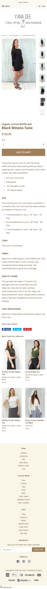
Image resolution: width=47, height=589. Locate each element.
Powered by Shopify (34, 570)
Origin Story (23, 527)
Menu (7, 6)
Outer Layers (23, 496)
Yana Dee (22, 570)
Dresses (23, 483)
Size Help (23, 533)
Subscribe (38, 549)
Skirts (23, 493)
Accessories (23, 456)
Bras (23, 480)
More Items (23, 463)
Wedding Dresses (23, 500)
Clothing (23, 453)
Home (4, 35)
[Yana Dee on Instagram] (29, 562)
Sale (23, 469)
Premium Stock (14, 35)
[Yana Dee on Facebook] (18, 562)
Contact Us (23, 517)
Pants (23, 490)
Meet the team (23, 524)
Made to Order (23, 466)
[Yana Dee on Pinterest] (23, 562)
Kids (23, 459)
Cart (43, 6)
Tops (23, 487)
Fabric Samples (23, 503)
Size (3, 140)
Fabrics (23, 520)
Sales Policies (23, 530)
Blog (23, 514)
